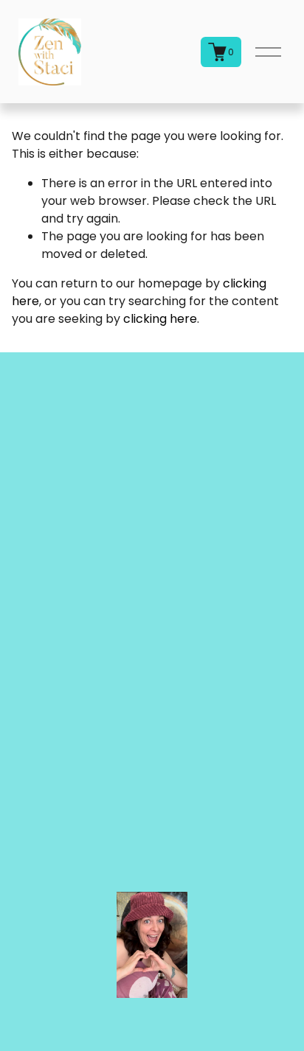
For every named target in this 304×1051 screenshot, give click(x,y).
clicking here (160, 318)
